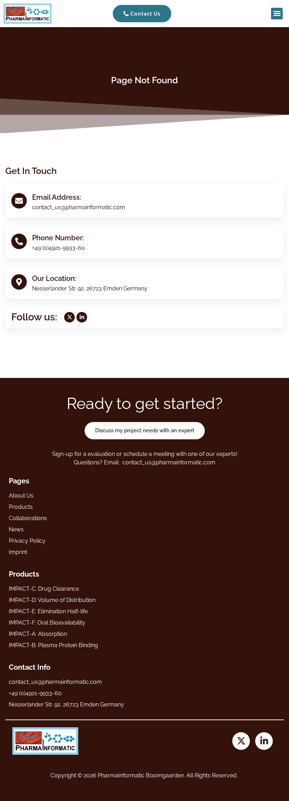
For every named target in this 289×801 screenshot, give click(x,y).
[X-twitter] (69, 317)
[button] (277, 13)
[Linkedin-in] (81, 317)
